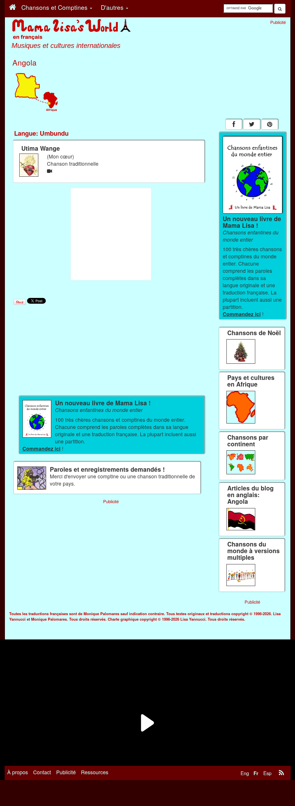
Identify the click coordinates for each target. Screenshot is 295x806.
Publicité (66, 772)
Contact (42, 772)
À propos (17, 772)
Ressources (94, 772)
